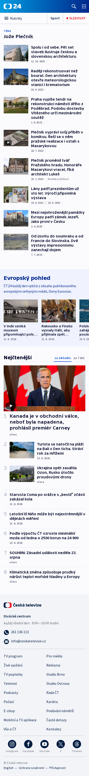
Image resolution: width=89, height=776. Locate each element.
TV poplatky (13, 674)
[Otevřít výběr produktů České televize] (84, 6)
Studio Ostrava (57, 683)
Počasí (9, 701)
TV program (13, 656)
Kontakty (53, 729)
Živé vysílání (13, 665)
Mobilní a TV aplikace (20, 720)
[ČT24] (12, 6)
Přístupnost (57, 768)
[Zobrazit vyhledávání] (74, 6)
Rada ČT (52, 692)
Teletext (10, 683)
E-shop (9, 710)
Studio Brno (55, 674)
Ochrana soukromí (31, 768)
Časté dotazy (56, 720)
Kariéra (52, 701)
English (8, 768)
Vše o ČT (10, 729)
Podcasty (11, 692)
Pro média (54, 656)
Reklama (53, 665)
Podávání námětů (60, 710)
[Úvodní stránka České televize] (23, 604)
